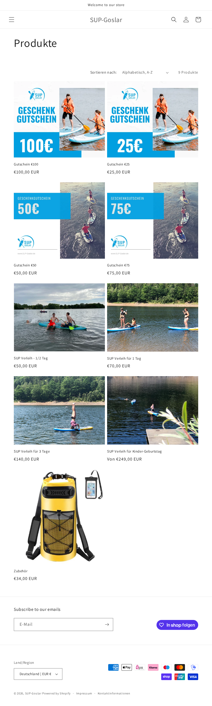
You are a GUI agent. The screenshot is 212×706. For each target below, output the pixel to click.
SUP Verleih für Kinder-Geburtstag (134, 451)
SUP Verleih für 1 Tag (124, 358)
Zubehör (20, 571)
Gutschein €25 (118, 164)
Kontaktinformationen (114, 693)
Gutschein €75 (118, 265)
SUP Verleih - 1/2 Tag (31, 358)
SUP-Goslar (33, 693)
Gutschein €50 (25, 265)
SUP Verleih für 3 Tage (32, 451)
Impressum (84, 693)
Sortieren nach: (103, 72)
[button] (12, 20)
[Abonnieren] (107, 624)
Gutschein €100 (26, 164)
